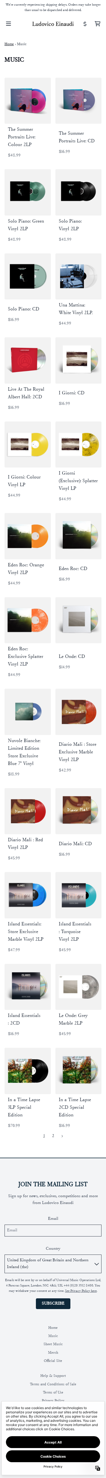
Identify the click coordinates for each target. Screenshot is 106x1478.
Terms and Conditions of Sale (53, 1384)
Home (9, 44)
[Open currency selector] (85, 24)
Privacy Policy (53, 1401)
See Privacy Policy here (81, 1291)
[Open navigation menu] (8, 24)
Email (53, 1219)
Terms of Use (53, 1392)
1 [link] (44, 1136)
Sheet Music (53, 1344)
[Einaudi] (53, 24)
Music (53, 1336)
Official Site (53, 1361)
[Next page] (62, 1136)
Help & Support (53, 1376)
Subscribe (53, 1303)
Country (53, 1249)
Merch (53, 1353)
